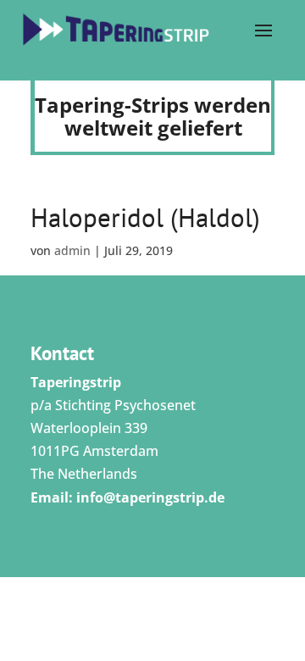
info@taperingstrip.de (150, 497)
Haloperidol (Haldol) (145, 217)
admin (72, 250)
